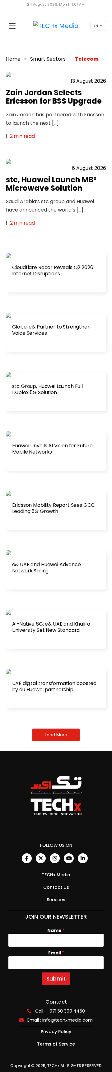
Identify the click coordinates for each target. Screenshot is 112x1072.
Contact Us (56, 887)
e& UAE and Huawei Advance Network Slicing (46, 568)
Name (56, 931)
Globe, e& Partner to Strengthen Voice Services (51, 330)
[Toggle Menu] (12, 26)
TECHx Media (56, 875)
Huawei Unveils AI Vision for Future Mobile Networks (52, 449)
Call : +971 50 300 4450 (60, 1011)
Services (56, 900)
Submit (56, 978)
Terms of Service (56, 1044)
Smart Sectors (48, 59)
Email (56, 953)
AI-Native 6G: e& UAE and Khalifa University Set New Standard (51, 627)
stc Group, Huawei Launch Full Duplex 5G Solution (47, 389)
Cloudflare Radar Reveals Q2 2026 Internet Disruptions (52, 270)
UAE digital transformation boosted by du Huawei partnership (54, 686)
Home (13, 59)
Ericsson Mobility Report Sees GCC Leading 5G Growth (53, 508)
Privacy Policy (56, 1031)
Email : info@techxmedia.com (60, 1020)
